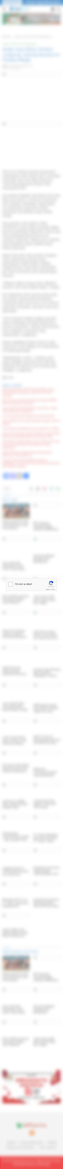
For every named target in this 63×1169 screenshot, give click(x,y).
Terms (53, 589)
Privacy (48, 589)
